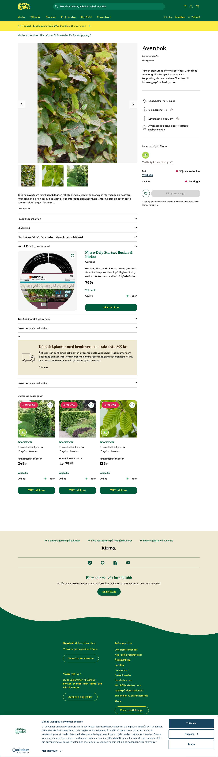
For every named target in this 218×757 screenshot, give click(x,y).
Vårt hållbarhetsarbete (128, 685)
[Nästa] (133, 104)
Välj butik (195, 16)
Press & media (123, 675)
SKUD (118, 700)
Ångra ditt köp (123, 659)
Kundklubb (180, 16)
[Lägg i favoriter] (146, 193)
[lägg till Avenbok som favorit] (50, 405)
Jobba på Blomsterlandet (129, 690)
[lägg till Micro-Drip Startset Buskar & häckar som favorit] (72, 256)
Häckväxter (46, 35)
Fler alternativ (49, 750)
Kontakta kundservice (81, 658)
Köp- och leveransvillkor (128, 654)
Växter (21, 35)
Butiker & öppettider (80, 697)
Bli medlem (109, 591)
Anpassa (189, 733)
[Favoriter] (185, 6)
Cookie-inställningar (131, 710)
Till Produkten (41, 491)
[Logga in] (191, 6)
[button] (77, 218)
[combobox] (112, 6)
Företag (168, 16)
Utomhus (33, 35)
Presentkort (121, 670)
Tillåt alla (191, 723)
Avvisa (191, 744)
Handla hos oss (123, 680)
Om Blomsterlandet (126, 649)
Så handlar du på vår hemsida (131, 695)
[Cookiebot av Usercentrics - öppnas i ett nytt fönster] (21, 750)
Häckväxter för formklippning (72, 35)
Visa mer (22, 208)
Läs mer (43, 367)
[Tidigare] (21, 104)
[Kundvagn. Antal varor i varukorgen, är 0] (197, 6)
